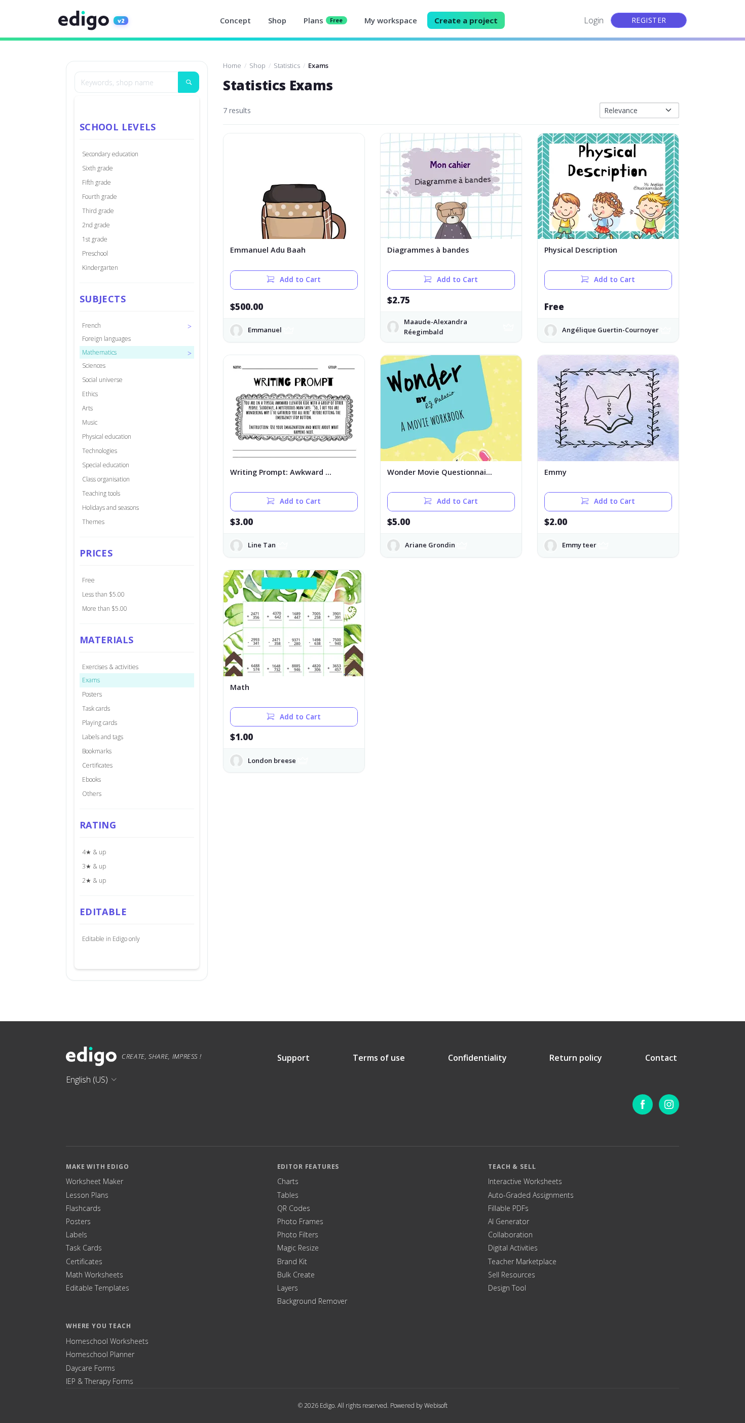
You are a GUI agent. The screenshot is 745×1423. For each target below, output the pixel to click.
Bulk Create (296, 1274)
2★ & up (94, 880)
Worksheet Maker (94, 1181)
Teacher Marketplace (522, 1261)
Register (648, 20)
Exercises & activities (110, 667)
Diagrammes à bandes (428, 250)
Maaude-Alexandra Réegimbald (435, 326)
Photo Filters (297, 1234)
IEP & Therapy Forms (99, 1381)
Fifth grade (96, 182)
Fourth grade (99, 196)
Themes (93, 521)
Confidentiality (477, 1057)
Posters (92, 694)
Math (239, 687)
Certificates (97, 765)
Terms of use (379, 1057)
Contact (661, 1057)
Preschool (95, 253)
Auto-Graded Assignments (531, 1195)
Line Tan (262, 544)
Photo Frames (300, 1221)
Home (232, 65)
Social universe (102, 379)
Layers (287, 1288)
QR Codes (293, 1208)
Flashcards (83, 1208)
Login (594, 20)
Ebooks (91, 779)
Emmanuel (265, 329)
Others (91, 793)
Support (293, 1057)
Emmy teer (579, 544)
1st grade (94, 239)
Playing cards (99, 722)
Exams (91, 680)
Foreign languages (106, 338)
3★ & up (94, 866)
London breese (272, 760)
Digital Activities (513, 1248)
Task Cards (84, 1248)
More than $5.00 (104, 608)
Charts (288, 1181)
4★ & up (94, 852)
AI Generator (508, 1221)
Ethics (90, 394)
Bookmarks (96, 751)
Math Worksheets (94, 1274)
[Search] (188, 82)
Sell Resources (511, 1274)
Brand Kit (292, 1261)
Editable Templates (97, 1288)
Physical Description (580, 250)
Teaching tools (101, 493)
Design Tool (507, 1288)
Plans (323, 20)
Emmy (555, 472)
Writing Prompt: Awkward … (280, 472)
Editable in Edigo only (111, 938)
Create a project (466, 20)
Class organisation (106, 479)
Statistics (287, 65)
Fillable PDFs (508, 1208)
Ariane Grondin (430, 544)
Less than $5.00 (103, 594)
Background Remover (312, 1301)
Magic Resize (298, 1248)
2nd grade (96, 225)
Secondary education (110, 154)
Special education (105, 465)
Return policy (575, 1057)
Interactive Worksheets (525, 1181)
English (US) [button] (87, 1079)
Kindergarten (100, 267)
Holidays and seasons (110, 507)
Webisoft (436, 1405)
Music (89, 422)
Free (88, 580)
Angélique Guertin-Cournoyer (610, 329)
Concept (235, 20)
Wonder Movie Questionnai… (439, 472)
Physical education (106, 436)
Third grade (98, 210)
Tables (288, 1195)
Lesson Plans (87, 1195)
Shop (277, 20)
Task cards (96, 708)
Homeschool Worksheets (107, 1341)
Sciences (93, 365)
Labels (76, 1234)
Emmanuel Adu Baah (268, 250)
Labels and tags (102, 737)
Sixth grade (97, 168)
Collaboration (510, 1234)
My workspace (390, 20)
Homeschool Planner (100, 1354)
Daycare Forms (90, 1368)
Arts (87, 408)
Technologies (99, 450)
